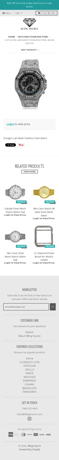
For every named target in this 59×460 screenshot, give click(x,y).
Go (52, 307)
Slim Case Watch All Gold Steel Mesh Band (44, 212)
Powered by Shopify (29, 449)
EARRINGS (29, 380)
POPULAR (29, 365)
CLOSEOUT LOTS (30, 362)
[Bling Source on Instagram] (29, 419)
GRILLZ (29, 369)
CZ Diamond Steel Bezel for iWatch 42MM (44, 256)
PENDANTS (29, 391)
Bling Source (34, 445)
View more (30, 171)
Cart (48, 13)
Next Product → (30, 50)
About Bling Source (29, 335)
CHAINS (29, 384)
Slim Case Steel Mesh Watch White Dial (15, 256)
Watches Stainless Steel (33, 37)
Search (29, 332)
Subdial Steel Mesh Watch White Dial (15, 210)
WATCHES (29, 377)
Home (11, 37)
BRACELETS (29, 388)
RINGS (29, 373)
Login (10, 124)
